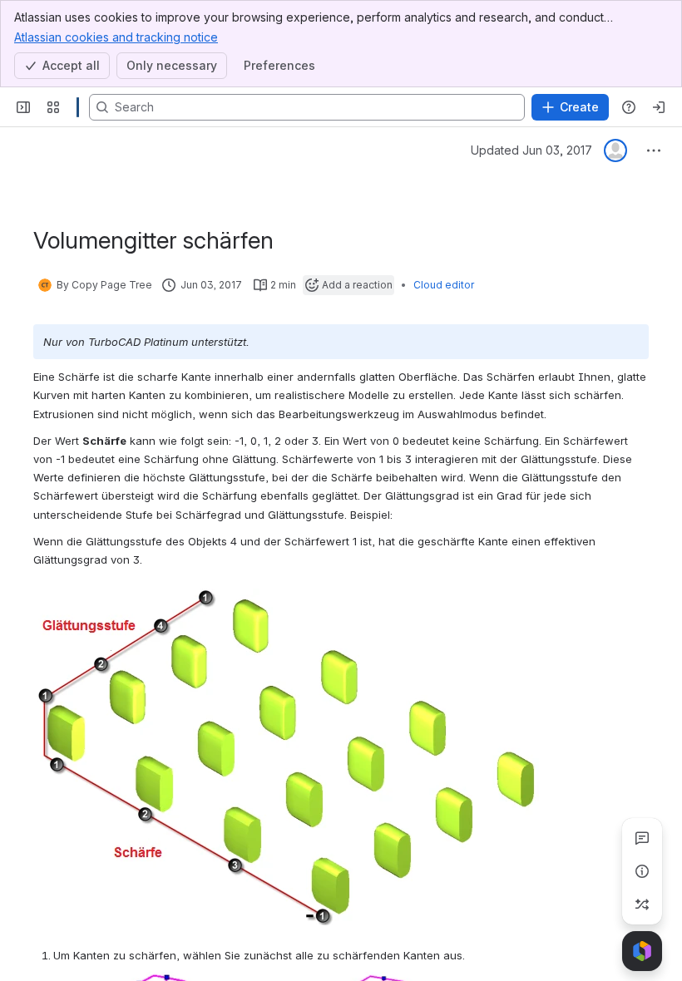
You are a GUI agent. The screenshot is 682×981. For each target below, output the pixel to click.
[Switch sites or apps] (53, 107)
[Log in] (658, 107)
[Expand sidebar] (23, 107)
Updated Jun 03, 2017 (531, 150)
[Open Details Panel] (642, 871)
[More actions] (653, 150)
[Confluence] (77, 107)
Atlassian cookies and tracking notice (116, 37)
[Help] (628, 107)
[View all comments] (642, 838)
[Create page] (642, 904)
